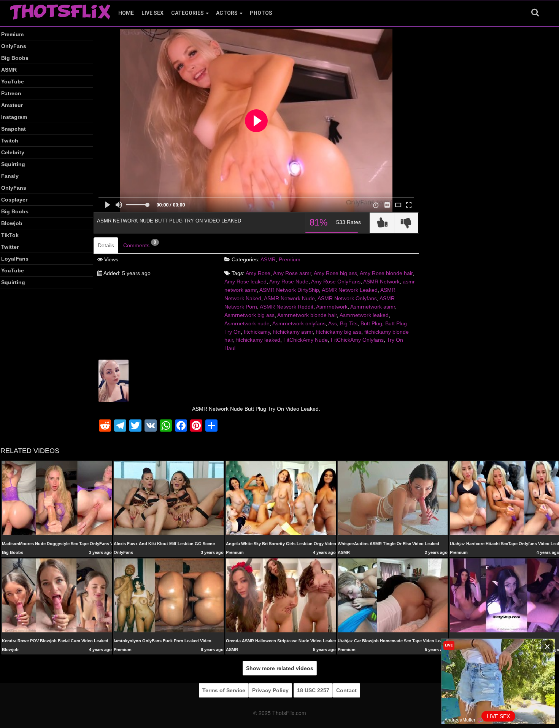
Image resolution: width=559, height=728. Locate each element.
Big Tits (348, 323)
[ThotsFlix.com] (60, 9)
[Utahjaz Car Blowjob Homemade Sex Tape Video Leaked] (393, 595)
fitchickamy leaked (258, 340)
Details (106, 245)
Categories (187, 13)
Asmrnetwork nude (247, 323)
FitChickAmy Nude (305, 340)
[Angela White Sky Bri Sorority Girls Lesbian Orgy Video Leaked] (281, 498)
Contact (346, 690)
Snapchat (13, 129)
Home (126, 13)
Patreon (11, 93)
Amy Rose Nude (288, 281)
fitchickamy (257, 332)
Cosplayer (14, 200)
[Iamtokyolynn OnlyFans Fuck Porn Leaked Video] (169, 595)
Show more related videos (279, 668)
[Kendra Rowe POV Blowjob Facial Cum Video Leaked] (57, 595)
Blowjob (11, 223)
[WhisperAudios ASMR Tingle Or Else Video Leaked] (393, 498)
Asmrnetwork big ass (249, 315)
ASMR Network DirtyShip (289, 290)
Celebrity (12, 152)
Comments (139, 244)
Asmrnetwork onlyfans (299, 323)
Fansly (10, 176)
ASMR (9, 70)
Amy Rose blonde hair (386, 273)
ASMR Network (381, 281)
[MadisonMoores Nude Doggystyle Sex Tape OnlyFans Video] (57, 498)
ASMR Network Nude (289, 298)
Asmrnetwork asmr (372, 307)
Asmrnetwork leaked (364, 315)
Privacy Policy (270, 690)
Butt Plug (371, 323)
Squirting (13, 164)
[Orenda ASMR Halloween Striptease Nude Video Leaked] (281, 595)
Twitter (10, 247)
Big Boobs (15, 58)
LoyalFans (15, 259)
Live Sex (152, 13)
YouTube (12, 81)
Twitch (9, 141)
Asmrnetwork (332, 307)
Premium (12, 34)
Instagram (14, 117)
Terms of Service (223, 690)
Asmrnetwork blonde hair (307, 315)
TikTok (10, 235)
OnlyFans (13, 46)
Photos (261, 13)
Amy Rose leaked (245, 281)
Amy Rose (258, 273)
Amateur (12, 105)
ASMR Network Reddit (286, 307)
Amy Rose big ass (335, 273)
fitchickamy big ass (338, 332)
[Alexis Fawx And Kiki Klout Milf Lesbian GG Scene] (169, 498)
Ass (332, 323)
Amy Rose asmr (292, 273)
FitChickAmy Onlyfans (357, 340)
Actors (227, 13)
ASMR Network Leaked (350, 290)
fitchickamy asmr (293, 332)
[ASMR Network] (113, 380)
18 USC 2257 (313, 690)
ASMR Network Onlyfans (347, 298)
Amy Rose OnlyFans (335, 281)
